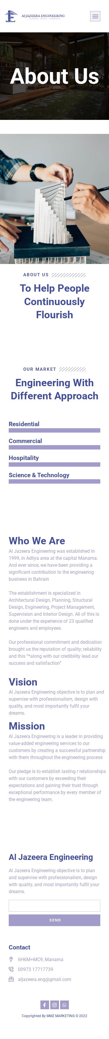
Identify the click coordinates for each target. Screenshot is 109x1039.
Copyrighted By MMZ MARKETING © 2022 (54, 1016)
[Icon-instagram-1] (54, 1004)
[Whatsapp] (64, 1004)
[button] (95, 16)
